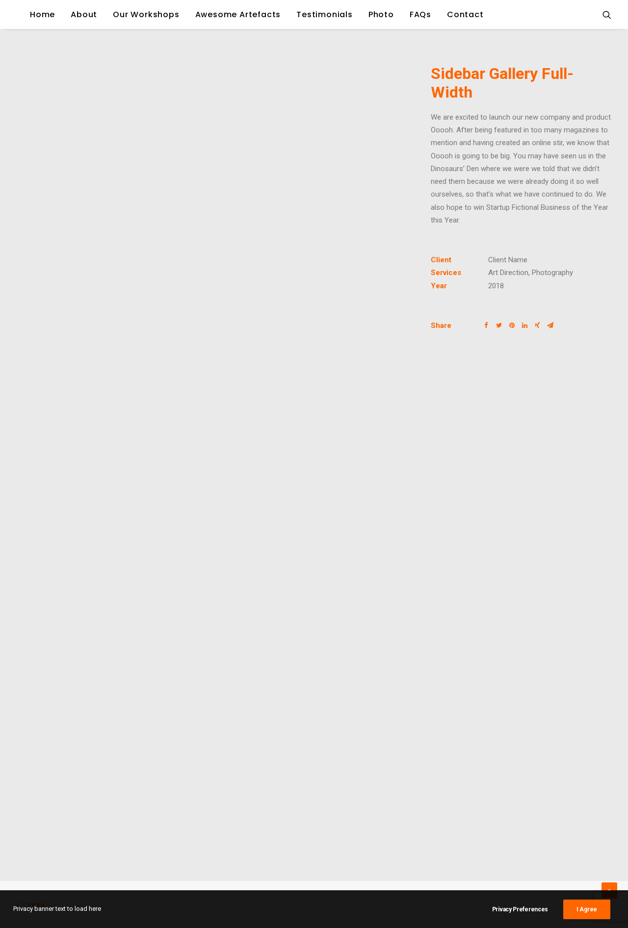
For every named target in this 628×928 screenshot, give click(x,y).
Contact (465, 14)
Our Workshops (146, 14)
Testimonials (324, 14)
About (84, 14)
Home (42, 14)
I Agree (586, 909)
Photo (381, 14)
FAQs (420, 14)
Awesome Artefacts (238, 14)
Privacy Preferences (520, 909)
